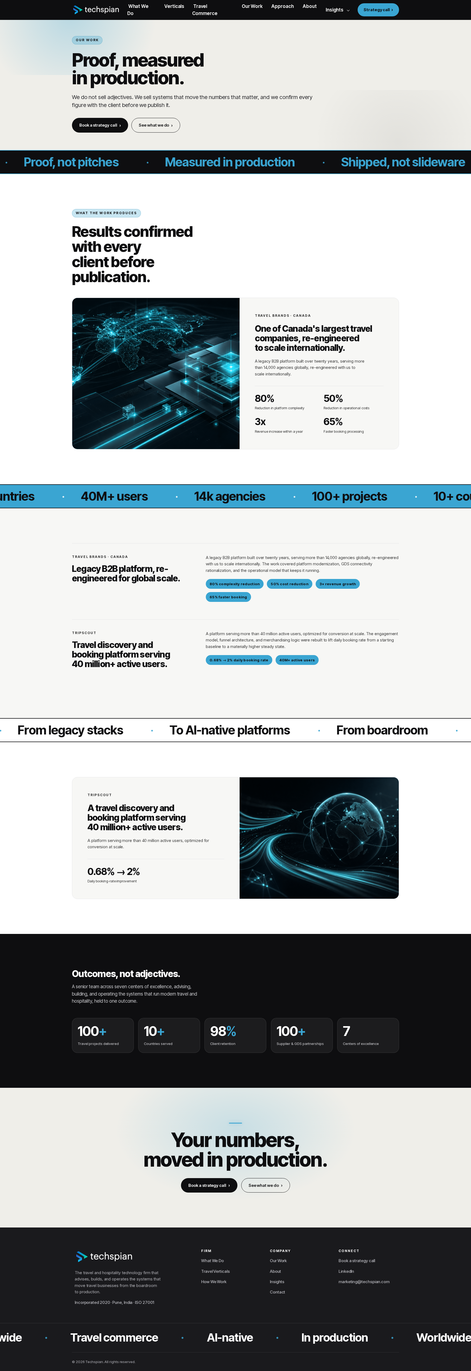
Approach (282, 6)
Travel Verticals (215, 1271)
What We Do (138, 10)
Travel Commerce (205, 10)
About (310, 6)
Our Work (252, 6)
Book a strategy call (98, 125)
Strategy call (377, 9)
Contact (277, 1292)
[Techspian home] (96, 10)
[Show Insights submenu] (348, 10)
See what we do (154, 125)
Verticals (174, 6)
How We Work (214, 1281)
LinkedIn (346, 1271)
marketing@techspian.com (364, 1281)
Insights (334, 10)
